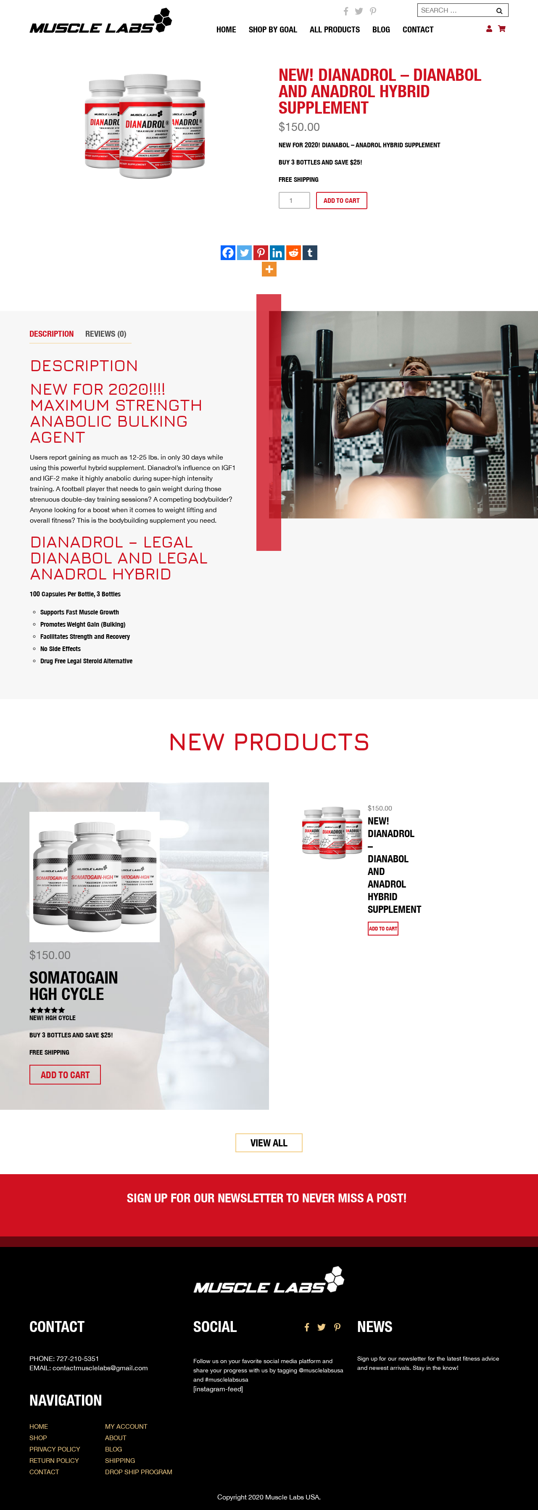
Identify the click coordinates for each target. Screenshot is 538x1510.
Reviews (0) (106, 333)
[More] (269, 269)
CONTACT (418, 29)
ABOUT (116, 1437)
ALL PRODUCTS (335, 29)
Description (51, 333)
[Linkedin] (277, 252)
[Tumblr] (310, 252)
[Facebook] (228, 252)
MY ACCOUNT (126, 1426)
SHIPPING (120, 1460)
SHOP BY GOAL (273, 29)
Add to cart (342, 201)
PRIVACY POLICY (54, 1449)
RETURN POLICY (54, 1460)
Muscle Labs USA (292, 1497)
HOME (38, 1426)
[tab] (54, 333)
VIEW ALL (269, 1142)
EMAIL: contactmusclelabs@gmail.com (88, 1368)
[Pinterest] (260, 252)
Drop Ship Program (138, 1471)
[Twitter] (244, 252)
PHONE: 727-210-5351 (64, 1358)
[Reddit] (293, 252)
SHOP (38, 1437)
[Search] (499, 12)
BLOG (381, 29)
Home (226, 29)
